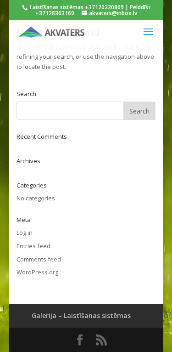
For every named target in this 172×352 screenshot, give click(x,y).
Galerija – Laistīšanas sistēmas (81, 315)
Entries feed (33, 246)
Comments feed (39, 259)
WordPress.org (37, 272)
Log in (25, 232)
